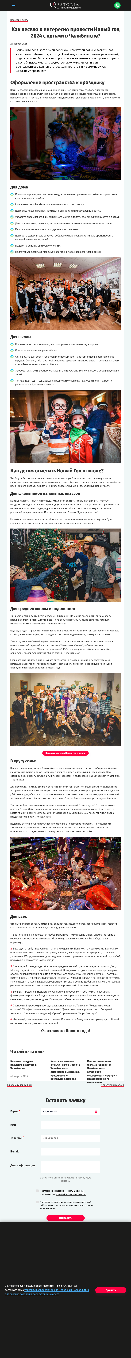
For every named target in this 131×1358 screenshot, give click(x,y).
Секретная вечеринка (49, 649)
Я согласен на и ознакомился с (63, 1192)
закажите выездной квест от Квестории (32, 828)
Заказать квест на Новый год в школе (65, 753)
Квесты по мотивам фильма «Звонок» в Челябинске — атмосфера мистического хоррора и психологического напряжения (102, 1066)
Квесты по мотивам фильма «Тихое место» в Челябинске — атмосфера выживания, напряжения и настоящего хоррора (65, 1066)
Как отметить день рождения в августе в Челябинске (23, 1065)
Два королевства (87, 512)
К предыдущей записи (19, 1085)
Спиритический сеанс (23, 791)
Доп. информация (22, 1165)
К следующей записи (112, 1085)
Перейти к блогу (19, 20)
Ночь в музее (87, 805)
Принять (111, 1290)
